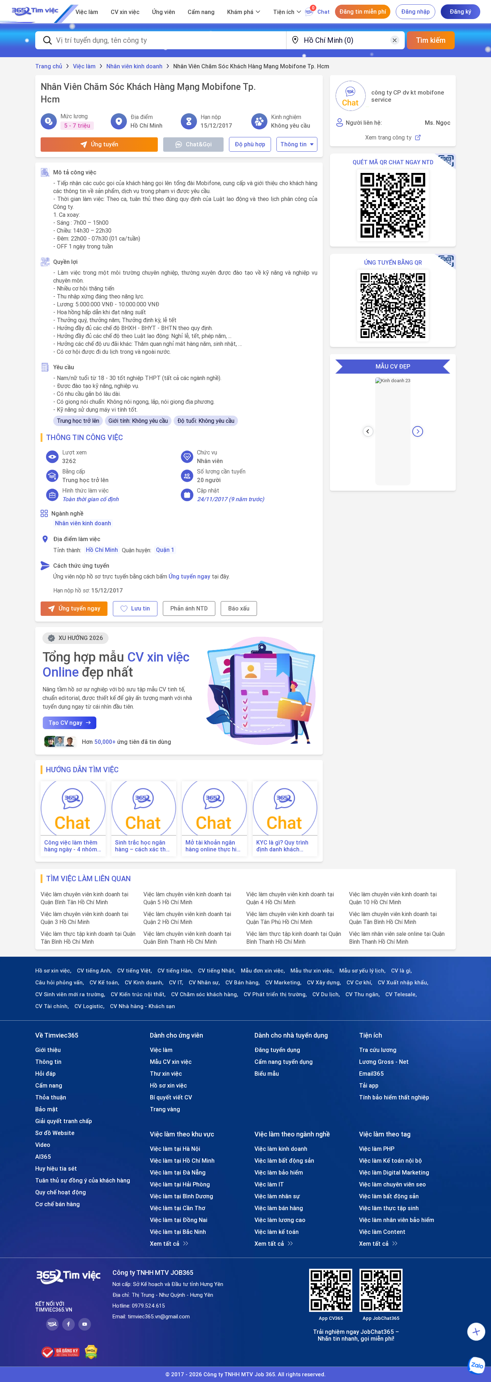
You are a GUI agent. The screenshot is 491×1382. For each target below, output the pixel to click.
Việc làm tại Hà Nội (175, 1148)
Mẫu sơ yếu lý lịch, (362, 970)
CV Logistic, (89, 1006)
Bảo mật (46, 1109)
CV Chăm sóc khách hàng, (204, 994)
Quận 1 (165, 549)
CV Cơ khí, (359, 982)
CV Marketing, (283, 982)
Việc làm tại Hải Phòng (180, 1184)
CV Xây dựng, (324, 982)
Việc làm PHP (376, 1148)
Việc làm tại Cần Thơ (177, 1208)
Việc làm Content (382, 1231)
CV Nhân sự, (204, 982)
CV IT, (176, 982)
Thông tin (293, 144)
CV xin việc (125, 11)
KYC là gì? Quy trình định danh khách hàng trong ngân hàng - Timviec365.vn (285, 846)
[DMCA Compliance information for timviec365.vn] (91, 1352)
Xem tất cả (164, 1243)
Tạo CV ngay (65, 722)
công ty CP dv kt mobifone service (407, 96)
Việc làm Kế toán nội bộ (390, 1160)
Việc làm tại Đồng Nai (178, 1220)
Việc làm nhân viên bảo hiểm (396, 1220)
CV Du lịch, (326, 994)
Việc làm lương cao (280, 1220)
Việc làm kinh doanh (280, 1148)
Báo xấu (238, 608)
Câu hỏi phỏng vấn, (59, 982)
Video (42, 1144)
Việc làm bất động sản (284, 1160)
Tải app (368, 1085)
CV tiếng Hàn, (175, 970)
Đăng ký (460, 11)
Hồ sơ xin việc (168, 1085)
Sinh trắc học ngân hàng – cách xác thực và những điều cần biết (144, 846)
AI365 (43, 1156)
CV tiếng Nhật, (216, 970)
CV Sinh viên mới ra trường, (70, 994)
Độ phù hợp (250, 144)
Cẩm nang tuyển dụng (283, 1061)
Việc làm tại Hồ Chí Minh (182, 1160)
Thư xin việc (166, 1073)
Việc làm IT (269, 1184)
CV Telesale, (401, 994)
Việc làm (86, 11)
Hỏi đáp (45, 1073)
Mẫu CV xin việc (171, 1061)
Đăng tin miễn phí (362, 11)
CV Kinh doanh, (144, 982)
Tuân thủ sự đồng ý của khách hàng (82, 1180)
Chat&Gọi (199, 144)
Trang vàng (165, 1109)
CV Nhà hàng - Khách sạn (142, 1006)
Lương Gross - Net (384, 1061)
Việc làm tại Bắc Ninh (178, 1231)
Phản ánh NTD (189, 608)
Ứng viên (163, 11)
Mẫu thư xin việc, (312, 970)
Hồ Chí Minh (102, 549)
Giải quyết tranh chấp (63, 1121)
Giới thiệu (48, 1050)
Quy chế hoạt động (60, 1192)
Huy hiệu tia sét (56, 1168)
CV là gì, (401, 970)
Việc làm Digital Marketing (394, 1172)
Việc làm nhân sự (277, 1196)
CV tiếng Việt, (134, 970)
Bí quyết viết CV (171, 1097)
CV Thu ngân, (362, 994)
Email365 (371, 1073)
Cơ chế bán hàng (57, 1204)
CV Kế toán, (104, 982)
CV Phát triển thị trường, (275, 994)
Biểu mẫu (266, 1073)
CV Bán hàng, (242, 982)
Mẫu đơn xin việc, (263, 970)
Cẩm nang (201, 11)
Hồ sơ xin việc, (53, 970)
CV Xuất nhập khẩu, (403, 982)
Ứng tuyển (104, 144)
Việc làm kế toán (276, 1231)
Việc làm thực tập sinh (389, 1208)
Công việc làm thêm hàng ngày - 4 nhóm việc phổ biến (70, 846)
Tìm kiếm (431, 40)
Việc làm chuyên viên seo (392, 1184)
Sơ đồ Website (54, 1133)
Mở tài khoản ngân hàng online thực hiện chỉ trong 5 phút (214, 846)
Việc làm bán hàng (278, 1208)
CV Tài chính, (52, 1006)
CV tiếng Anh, (94, 970)
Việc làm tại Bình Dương (181, 1196)
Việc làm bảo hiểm (278, 1172)
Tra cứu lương (377, 1050)
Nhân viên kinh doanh (83, 523)
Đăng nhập (415, 11)
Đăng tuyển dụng (277, 1050)
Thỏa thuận (50, 1097)
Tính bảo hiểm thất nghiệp (394, 1097)
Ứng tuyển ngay (189, 576)
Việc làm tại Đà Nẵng (178, 1172)
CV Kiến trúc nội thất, (138, 994)
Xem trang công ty (388, 137)
